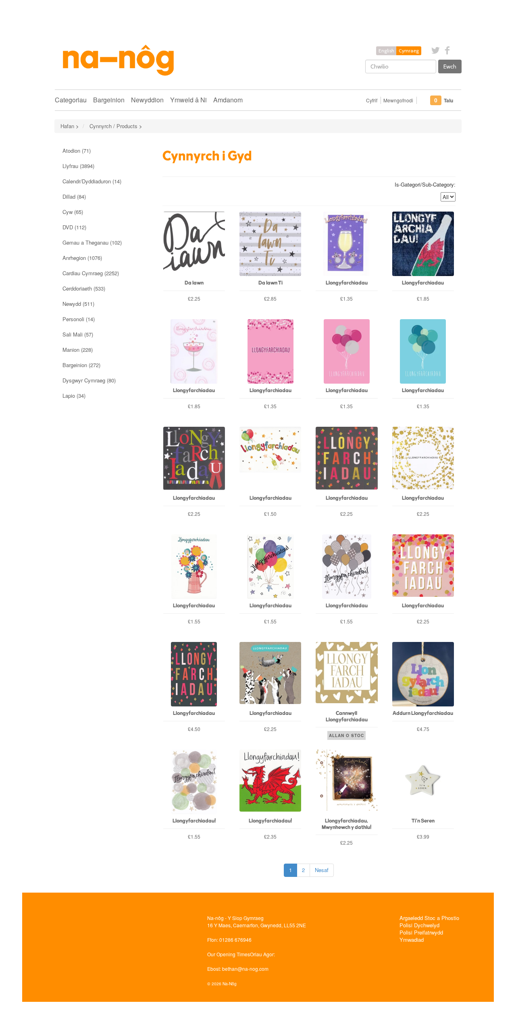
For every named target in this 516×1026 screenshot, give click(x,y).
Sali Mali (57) (77, 334)
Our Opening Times (228, 954)
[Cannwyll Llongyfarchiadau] (346, 674)
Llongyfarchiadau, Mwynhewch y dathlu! (346, 824)
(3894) (78, 166)
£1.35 (346, 298)
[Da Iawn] (194, 244)
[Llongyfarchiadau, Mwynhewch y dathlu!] (346, 782)
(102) (92, 242)
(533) (83, 288)
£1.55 (194, 621)
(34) (73, 395)
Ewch (449, 66)
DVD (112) (74, 227)
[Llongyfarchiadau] (346, 244)
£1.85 (423, 298)
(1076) (82, 258)
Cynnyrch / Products (113, 126)
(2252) (90, 273)
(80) (89, 380)
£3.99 (423, 836)
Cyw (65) (72, 212)
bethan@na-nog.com (245, 968)
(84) (74, 196)
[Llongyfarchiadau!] (194, 782)
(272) (81, 365)
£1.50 (270, 513)
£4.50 (194, 728)
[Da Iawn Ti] (270, 244)
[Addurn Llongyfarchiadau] (423, 674)
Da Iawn (194, 283)
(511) (78, 303)
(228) (77, 349)
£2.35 (270, 836)
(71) (76, 150)
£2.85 (270, 298)
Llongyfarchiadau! (194, 821)
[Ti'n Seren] (423, 782)
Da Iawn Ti (270, 283)
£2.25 (194, 298)
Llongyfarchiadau (347, 283)
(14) (91, 181)
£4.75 (423, 728)
